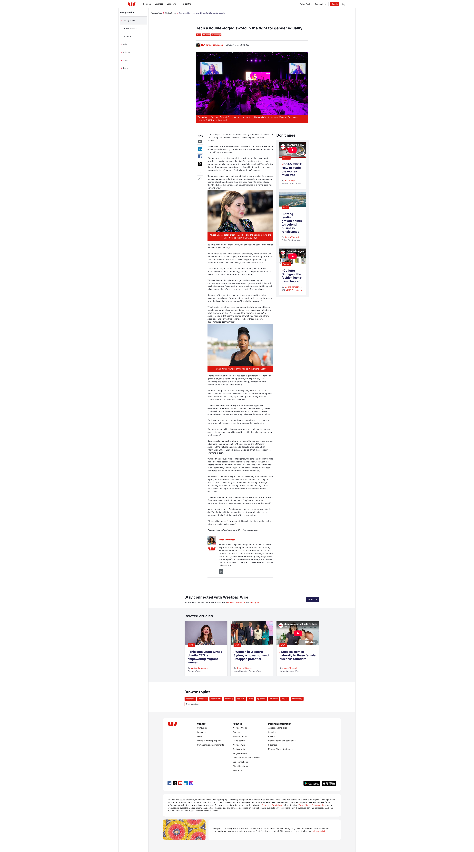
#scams (286, 157)
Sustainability (239, 749)
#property (261, 699)
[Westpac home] (131, 4)
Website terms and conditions (282, 740)
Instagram (254, 602)
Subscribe (312, 599)
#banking (229, 699)
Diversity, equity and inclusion (246, 757)
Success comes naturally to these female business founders (297, 655)
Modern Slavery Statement (280, 749)
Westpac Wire (127, 12)
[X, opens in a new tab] (175, 783)
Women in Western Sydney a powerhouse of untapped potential (251, 655)
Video (125, 44)
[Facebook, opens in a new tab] (169, 783)
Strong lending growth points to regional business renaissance (292, 222)
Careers (236, 732)
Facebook (240, 602)
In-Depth (127, 36)
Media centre (239, 740)
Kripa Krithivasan (214, 45)
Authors (126, 52)
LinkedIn (231, 602)
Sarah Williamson (294, 290)
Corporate (171, 4)
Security (272, 732)
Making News (129, 20)
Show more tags (192, 704)
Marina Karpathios (293, 287)
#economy (190, 699)
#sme (285, 207)
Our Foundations (240, 762)
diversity (206, 35)
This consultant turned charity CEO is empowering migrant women (205, 657)
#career (286, 264)
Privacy (271, 736)
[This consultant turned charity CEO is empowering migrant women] (206, 644)
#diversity (274, 699)
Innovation (237, 770)
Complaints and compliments (210, 745)
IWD (199, 35)
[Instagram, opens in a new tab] (191, 783)
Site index (272, 745)
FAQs (199, 736)
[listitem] (206, 648)
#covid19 (240, 699)
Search (126, 68)
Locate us (201, 732)
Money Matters (130, 28)
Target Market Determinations (312, 805)
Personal (147, 4)
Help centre (185, 4)
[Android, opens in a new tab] (311, 783)
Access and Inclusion (277, 728)
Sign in (335, 4)
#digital (285, 699)
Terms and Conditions (272, 805)
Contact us (202, 728)
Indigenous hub (240, 753)
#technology (297, 699)
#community (216, 699)
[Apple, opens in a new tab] (329, 783)
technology (216, 35)
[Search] (344, 4)
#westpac (203, 699)
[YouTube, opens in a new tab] (180, 783)
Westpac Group (240, 728)
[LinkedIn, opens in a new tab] (186, 783)
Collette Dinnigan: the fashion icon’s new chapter (292, 276)
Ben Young (290, 180)
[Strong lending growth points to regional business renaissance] (292, 206)
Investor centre (240, 736)
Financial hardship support (209, 740)
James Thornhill (292, 237)
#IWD (191, 645)
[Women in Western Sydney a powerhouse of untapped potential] (252, 644)
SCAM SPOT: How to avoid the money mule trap (292, 169)
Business (159, 4)
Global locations (240, 766)
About (125, 60)
